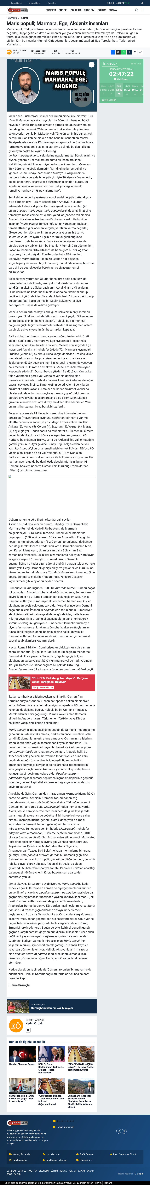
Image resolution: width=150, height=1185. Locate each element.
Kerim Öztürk (34, 1023)
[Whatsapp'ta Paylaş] (123, 52)
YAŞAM (90, 1171)
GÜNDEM (51, 10)
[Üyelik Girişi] (141, 3)
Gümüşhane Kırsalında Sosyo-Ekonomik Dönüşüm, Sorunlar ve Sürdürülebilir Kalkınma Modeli (80, 1101)
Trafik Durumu (86, 1154)
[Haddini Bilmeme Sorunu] (22, 1053)
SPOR (9, 1174)
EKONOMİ (89, 10)
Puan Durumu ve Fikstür (124, 1154)
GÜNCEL (63, 10)
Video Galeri (35, 3)
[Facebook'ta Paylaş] (113, 52)
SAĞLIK (17, 1174)
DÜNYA (113, 10)
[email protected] (65, 1121)
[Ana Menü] (142, 10)
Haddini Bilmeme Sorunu (22, 1064)
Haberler (12, 18)
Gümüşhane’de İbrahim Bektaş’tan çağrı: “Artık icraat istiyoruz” (21, 1098)
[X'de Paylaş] (118, 52)
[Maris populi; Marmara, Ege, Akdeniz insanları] (52, 85)
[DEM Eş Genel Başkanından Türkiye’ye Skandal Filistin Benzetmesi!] (51, 1053)
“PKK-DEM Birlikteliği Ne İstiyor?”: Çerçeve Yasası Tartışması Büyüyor (81, 1067)
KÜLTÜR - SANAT (77, 1171)
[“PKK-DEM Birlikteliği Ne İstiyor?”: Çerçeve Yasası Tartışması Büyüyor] (81, 1053)
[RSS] (124, 1131)
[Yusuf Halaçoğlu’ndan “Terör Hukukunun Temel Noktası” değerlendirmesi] (51, 1085)
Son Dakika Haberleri (56, 1160)
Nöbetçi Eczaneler (22, 1154)
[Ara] (136, 10)
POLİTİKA (75, 10)
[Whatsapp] (118, 1131)
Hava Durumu (53, 1154)
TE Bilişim (138, 1173)
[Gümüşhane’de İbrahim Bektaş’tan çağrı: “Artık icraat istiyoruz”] (22, 1085)
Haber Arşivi (86, 1160)
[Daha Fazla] (129, 52)
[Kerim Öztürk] (16, 1025)
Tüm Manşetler (19, 1160)
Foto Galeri (16, 3)
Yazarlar (52, 3)
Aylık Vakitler (110, 100)
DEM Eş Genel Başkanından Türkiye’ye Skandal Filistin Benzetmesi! (51, 1068)
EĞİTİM (102, 10)
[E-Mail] (28, 1030)
